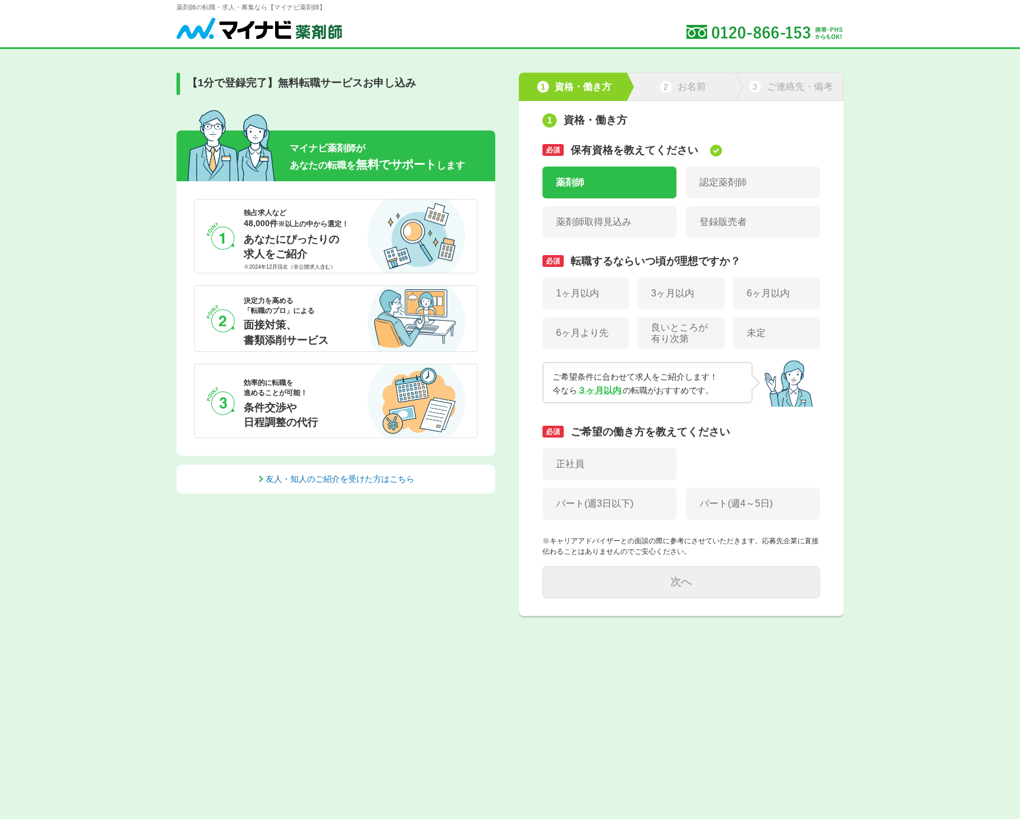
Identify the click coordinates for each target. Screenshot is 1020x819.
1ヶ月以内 (577, 293)
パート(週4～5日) (736, 503)
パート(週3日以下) (594, 503)
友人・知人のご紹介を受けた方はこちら (340, 479)
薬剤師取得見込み (594, 222)
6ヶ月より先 (582, 333)
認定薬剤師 (723, 182)
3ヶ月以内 (672, 293)
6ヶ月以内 (768, 293)
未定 (756, 333)
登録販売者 (723, 222)
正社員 (570, 464)
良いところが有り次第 (679, 333)
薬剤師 (570, 182)
